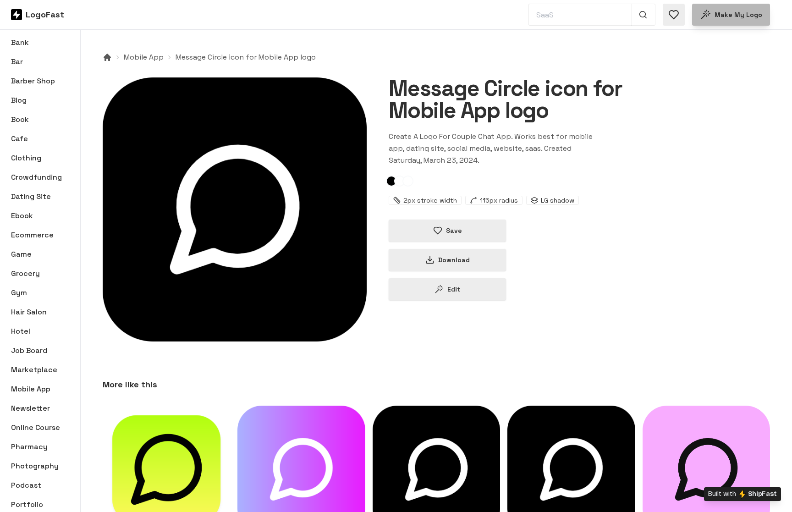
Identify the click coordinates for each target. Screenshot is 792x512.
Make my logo (738, 15)
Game (21, 254)
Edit (453, 289)
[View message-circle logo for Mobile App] (235, 209)
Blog (19, 100)
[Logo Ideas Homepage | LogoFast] (107, 57)
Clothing (26, 158)
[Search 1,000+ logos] (643, 15)
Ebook (22, 215)
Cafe (19, 138)
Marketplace (34, 369)
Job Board (29, 350)
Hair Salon (29, 312)
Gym (19, 292)
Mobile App (30, 389)
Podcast (26, 485)
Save (454, 230)
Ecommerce (32, 235)
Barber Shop (33, 81)
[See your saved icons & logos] (674, 15)
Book (20, 119)
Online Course (35, 427)
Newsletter (30, 408)
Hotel (20, 331)
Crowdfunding (36, 177)
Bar (17, 61)
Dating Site (31, 196)
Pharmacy (29, 446)
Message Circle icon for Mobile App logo (246, 57)
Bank (20, 42)
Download (454, 260)
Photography (35, 466)
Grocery (25, 273)
